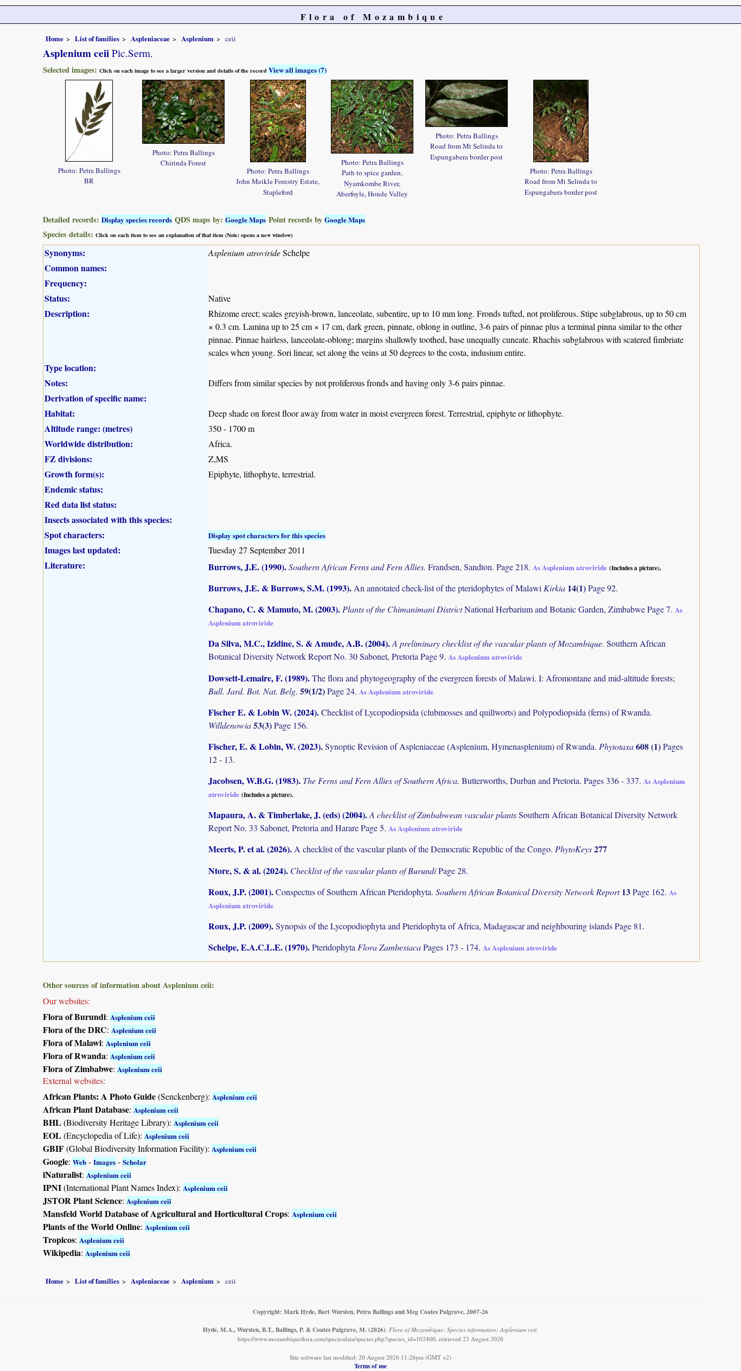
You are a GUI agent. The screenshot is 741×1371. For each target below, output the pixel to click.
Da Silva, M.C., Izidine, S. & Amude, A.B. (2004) (298, 643)
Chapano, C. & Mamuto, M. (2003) (273, 609)
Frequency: (65, 283)
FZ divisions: (68, 458)
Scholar (134, 1162)
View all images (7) (298, 70)
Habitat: (59, 413)
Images (104, 1162)
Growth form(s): (74, 474)
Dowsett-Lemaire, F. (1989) (258, 678)
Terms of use (370, 1365)
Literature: (64, 565)
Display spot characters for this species (266, 535)
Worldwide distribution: (88, 443)
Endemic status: (73, 489)
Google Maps (245, 219)
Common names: (75, 268)
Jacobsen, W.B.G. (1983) (253, 780)
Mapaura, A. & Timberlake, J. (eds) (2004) (286, 814)
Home (54, 38)
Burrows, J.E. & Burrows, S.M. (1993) (278, 588)
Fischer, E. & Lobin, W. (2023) (264, 746)
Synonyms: (64, 252)
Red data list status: (80, 504)
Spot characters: (74, 534)
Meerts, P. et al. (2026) (249, 849)
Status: (57, 298)
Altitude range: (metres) (88, 428)
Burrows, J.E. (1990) (246, 566)
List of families (97, 38)
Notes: (56, 383)
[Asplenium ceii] (89, 119)
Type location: (70, 367)
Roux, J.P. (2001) (239, 891)
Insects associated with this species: (108, 519)
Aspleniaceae (150, 38)
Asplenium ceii (132, 1017)
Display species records (136, 219)
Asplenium (197, 38)
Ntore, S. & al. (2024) (247, 870)
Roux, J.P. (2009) (239, 926)
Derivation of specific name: (95, 398)
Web (79, 1162)
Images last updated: (82, 550)
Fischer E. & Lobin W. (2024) (262, 712)
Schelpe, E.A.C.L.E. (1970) (258, 947)
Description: (67, 313)
